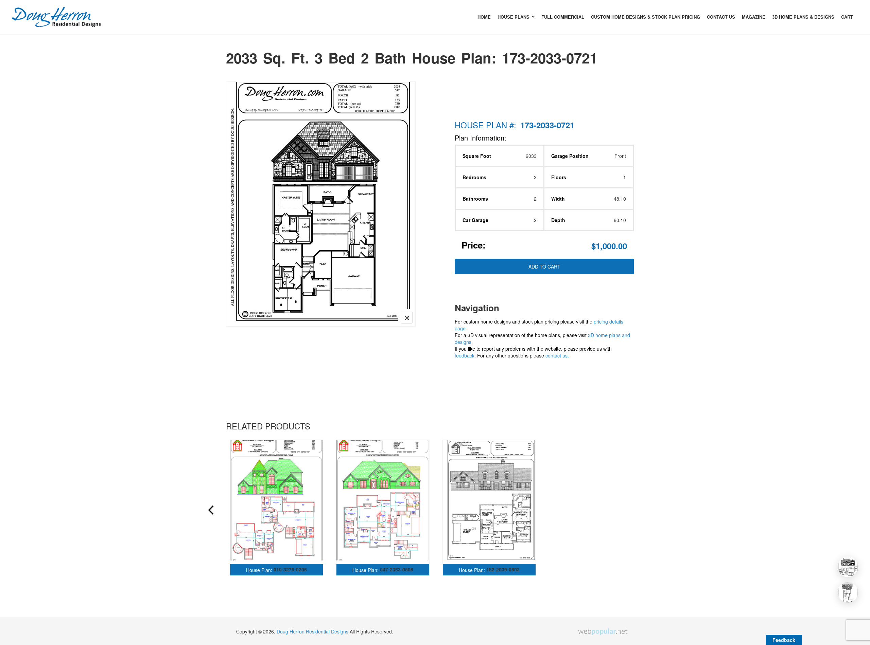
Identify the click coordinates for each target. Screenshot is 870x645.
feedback (464, 355)
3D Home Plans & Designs (803, 17)
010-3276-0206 (290, 569)
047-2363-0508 (396, 569)
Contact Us (721, 17)
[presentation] (210, 511)
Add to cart (544, 266)
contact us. (557, 355)
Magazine (753, 17)
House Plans (513, 17)
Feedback (783, 640)
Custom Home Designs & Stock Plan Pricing (645, 17)
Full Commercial (562, 17)
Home (484, 17)
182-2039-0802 (503, 569)
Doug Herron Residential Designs (312, 631)
